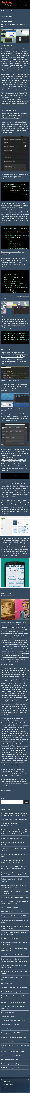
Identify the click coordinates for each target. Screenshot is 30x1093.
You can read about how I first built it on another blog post (14, 117)
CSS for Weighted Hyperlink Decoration (13, 1020)
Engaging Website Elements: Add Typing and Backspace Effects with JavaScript (14, 874)
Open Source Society (7, 596)
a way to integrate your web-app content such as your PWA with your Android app (14, 97)
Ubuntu (14, 729)
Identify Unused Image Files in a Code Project (15, 955)
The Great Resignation (8, 1029)
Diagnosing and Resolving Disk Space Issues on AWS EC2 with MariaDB (15, 927)
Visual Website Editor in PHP (10, 1060)
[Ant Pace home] (7, 3)
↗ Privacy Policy (6, 1087)
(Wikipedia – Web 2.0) (14, 655)
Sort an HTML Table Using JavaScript (12, 992)
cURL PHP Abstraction (8, 1041)
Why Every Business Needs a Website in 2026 (15, 897)
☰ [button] (26, 5)
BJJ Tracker (8, 116)
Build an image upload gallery (10, 1064)
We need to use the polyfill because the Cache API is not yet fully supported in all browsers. (15, 220)
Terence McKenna (14, 668)
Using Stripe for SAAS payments (11, 1055)
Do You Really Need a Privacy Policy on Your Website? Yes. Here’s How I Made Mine (14, 868)
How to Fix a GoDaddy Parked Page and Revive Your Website (13, 933)
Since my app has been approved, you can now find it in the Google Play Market (15, 511)
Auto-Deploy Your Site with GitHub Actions (14, 819)
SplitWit (22, 547)
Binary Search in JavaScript (9, 938)
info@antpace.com (9, 1084)
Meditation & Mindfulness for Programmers (14, 988)
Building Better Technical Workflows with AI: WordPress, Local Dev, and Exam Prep (14, 814)
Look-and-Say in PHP (7, 1016)
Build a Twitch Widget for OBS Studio (12, 838)
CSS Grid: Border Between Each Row (12, 912)
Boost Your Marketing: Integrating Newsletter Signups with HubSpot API (14, 902)
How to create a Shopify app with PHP (12, 1051)
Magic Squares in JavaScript (9, 908)
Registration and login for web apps (11, 1068)
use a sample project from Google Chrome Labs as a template (14, 356)
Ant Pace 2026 (7, 1081)
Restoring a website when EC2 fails (12, 1033)
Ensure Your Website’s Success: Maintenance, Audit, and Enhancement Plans (14, 960)
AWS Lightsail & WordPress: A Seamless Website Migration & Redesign (13, 886)
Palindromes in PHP (7, 983)
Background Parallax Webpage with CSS (13, 916)
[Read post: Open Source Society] (15, 609)
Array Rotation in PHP (7, 1012)
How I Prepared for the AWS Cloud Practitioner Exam (11, 825)
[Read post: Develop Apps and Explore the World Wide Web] (15, 36)
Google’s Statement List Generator (17, 486)
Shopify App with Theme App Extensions (13, 1037)
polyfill (4, 214)
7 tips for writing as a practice (10, 1025)
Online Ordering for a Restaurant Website (13, 1002)
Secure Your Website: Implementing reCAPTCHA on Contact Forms (12, 861)
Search (3, 798)
